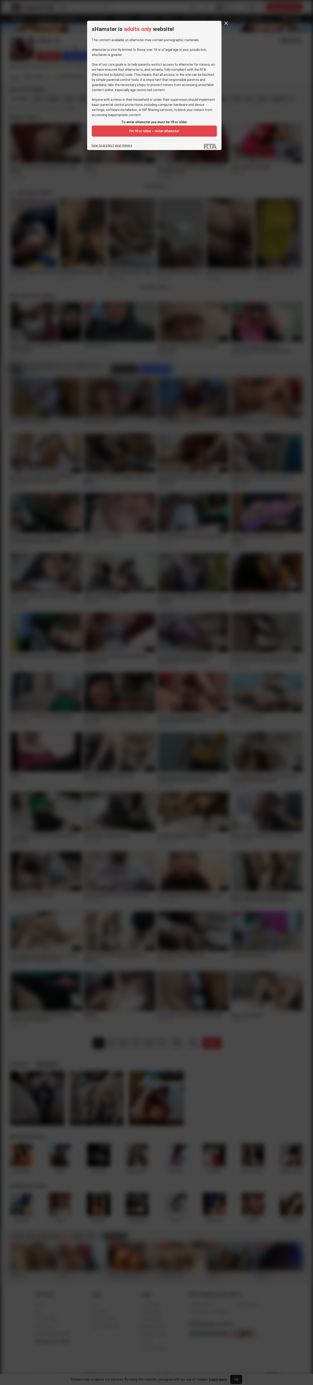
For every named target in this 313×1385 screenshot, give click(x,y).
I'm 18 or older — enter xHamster (154, 131)
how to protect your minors (112, 145)
